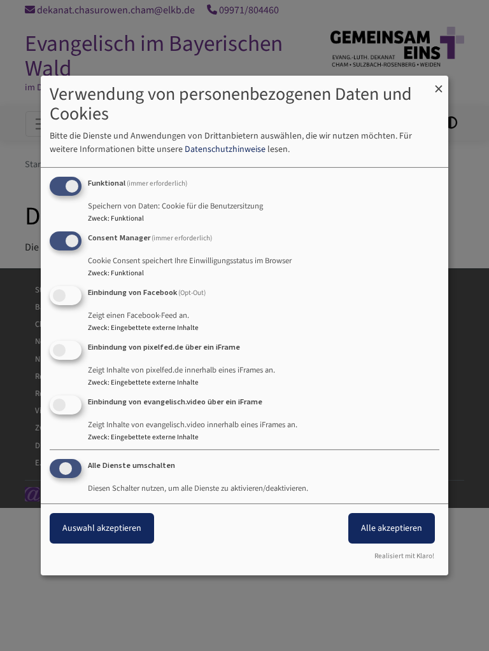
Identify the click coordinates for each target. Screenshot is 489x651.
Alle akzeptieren (391, 528)
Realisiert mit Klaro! (404, 556)
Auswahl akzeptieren (101, 528)
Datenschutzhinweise (225, 149)
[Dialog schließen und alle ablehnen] (438, 84)
